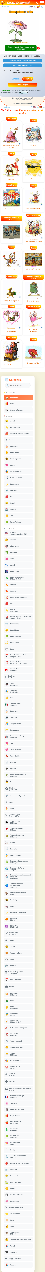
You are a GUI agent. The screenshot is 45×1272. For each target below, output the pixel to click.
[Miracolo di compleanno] (11, 354)
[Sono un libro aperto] (33, 292)
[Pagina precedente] (2, 107)
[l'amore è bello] (11, 321)
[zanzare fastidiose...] (11, 261)
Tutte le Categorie (22, 84)
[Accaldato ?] (11, 169)
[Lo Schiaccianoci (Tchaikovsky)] (33, 321)
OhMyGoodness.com (23, 104)
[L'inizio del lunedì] (33, 137)
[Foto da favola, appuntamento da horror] (33, 231)
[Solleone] (33, 170)
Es (42, 7)
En (35, 7)
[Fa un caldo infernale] (33, 262)
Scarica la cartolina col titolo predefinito (22, 60)
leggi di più (23, 92)
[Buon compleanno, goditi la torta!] (11, 136)
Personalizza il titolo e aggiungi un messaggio (21, 48)
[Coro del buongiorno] (11, 200)
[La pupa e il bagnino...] (33, 200)
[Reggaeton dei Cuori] (33, 355)
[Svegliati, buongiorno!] (11, 291)
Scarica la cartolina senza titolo (22, 65)
